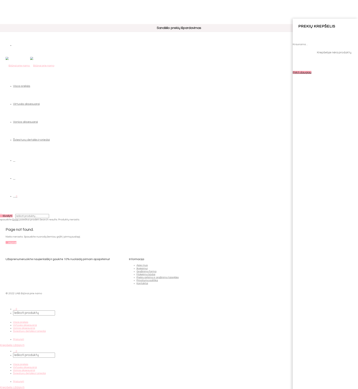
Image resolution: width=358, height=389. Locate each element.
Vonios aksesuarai (25, 121)
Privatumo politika (147, 280)
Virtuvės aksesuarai (26, 103)
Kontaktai (142, 283)
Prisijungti (18, 339)
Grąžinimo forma (146, 271)
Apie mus (142, 265)
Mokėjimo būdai (145, 274)
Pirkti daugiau (302, 72)
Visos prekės (21, 86)
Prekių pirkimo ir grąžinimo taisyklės (157, 277)
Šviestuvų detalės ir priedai (31, 139)
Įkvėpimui (142, 268)
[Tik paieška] (14, 160)
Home (12, 242)
